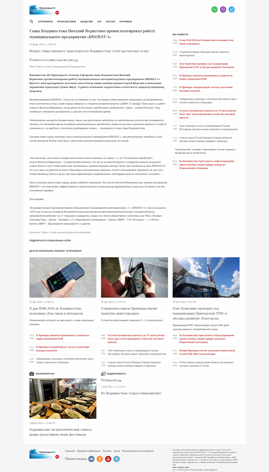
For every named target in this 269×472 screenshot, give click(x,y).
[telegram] (232, 9)
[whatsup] (214, 9)
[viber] (223, 9)
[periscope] (116, 459)
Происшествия (66, 21)
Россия (110, 21)
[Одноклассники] (100, 459)
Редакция (70, 450)
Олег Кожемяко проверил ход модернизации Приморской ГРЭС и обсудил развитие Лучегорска (200, 313)
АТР (99, 21)
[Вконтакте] (91, 459)
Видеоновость (116, 373)
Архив (116, 450)
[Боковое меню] (31, 21)
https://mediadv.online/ (181, 467)
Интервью (125, 21)
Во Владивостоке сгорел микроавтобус (131, 393)
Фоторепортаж (45, 373)
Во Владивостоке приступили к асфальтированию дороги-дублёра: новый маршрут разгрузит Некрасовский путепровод (206, 164)
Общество (86, 21)
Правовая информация (89, 450)
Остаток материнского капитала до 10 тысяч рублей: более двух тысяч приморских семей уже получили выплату (207, 114)
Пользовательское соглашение (138, 450)
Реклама (107, 450)
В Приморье (45, 21)
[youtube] (108, 459)
